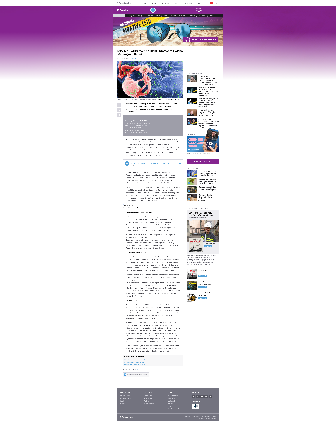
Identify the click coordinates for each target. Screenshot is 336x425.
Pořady (139, 16)
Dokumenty (203, 16)
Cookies (187, 416)
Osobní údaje (196, 416)
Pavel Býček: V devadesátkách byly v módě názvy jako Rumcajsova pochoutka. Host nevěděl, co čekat (207, 80)
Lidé (166, 16)
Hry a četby (192, 139)
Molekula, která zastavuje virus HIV (134, 364)
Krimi (200, 139)
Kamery (197, 12)
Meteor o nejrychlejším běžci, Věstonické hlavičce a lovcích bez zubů (208, 181)
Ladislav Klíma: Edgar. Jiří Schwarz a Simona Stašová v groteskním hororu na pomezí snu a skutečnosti (208, 102)
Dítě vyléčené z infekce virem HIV (134, 362)
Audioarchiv (199, 10)
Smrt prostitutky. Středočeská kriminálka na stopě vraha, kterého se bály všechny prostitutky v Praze (208, 123)
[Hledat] (216, 3)
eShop (122, 403)
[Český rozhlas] (124, 3)
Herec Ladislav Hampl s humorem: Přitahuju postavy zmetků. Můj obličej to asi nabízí (206, 113)
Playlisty (159, 16)
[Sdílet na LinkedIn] (119, 115)
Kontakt (170, 406)
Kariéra (170, 403)
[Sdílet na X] (119, 110)
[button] (179, 163)
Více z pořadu (193, 168)
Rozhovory (193, 16)
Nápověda (171, 398)
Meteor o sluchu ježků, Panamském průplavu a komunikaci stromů (207, 189)
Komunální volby (125, 398)
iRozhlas (143, 3)
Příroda (119, 16)
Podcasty (147, 401)
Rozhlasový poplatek (174, 409)
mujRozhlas (165, 3)
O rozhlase (188, 3)
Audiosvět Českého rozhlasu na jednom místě (200, 153)
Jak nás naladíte (173, 396)
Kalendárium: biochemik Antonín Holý (135, 360)
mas (138, 369)
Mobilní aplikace (149, 403)
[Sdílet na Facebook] (119, 105)
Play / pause (127, 163)
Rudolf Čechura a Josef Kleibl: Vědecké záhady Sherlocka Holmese (207, 173)
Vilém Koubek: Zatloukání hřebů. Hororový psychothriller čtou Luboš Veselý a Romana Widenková (208, 91)
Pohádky (191, 142)
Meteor (133, 58)
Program (153, 3)
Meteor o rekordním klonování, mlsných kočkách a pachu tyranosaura (206, 198)
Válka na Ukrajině (125, 396)
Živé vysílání (192, 145)
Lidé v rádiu (172, 401)
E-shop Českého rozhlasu (198, 208)
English (213, 416)
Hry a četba (182, 16)
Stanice (177, 3)
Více (212, 16)
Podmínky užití (205, 416)
